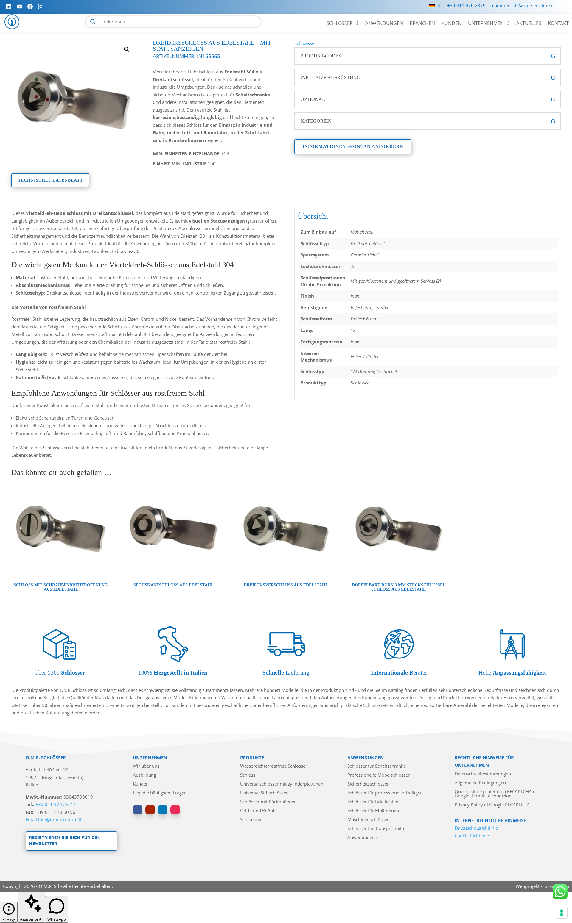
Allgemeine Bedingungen (480, 783)
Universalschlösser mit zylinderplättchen (281, 784)
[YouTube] (19, 6)
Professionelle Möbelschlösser (378, 775)
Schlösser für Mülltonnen (373, 811)
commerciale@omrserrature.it (523, 5)
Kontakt (558, 23)
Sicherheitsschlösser (368, 784)
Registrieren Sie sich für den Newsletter (65, 841)
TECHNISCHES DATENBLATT (50, 180)
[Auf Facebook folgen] (137, 809)
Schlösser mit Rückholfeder (268, 802)
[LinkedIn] (8, 6)
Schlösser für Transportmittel (377, 828)
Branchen (422, 23)
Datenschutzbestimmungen (483, 774)
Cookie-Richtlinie (472, 835)
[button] (126, 49)
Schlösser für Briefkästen (372, 802)
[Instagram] (41, 6)
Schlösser (340, 23)
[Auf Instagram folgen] (175, 809)
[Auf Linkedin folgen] (162, 809)
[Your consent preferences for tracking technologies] (561, 912)
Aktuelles (528, 23)
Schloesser (305, 43)
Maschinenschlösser (368, 819)
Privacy (8, 919)
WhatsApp (56, 919)
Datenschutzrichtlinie (476, 828)
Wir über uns (146, 766)
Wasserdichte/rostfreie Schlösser (273, 766)
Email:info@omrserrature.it (53, 819)
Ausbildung (144, 775)
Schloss (247, 775)
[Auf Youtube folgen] (150, 809)
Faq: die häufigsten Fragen (160, 793)
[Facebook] (30, 6)
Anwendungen (384, 23)
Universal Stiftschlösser (264, 793)
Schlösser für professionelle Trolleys (384, 793)
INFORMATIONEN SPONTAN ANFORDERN (352, 146)
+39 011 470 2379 (466, 5)
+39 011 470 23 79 (55, 804)
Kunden (451, 23)
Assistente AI (31, 919)
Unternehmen (486, 23)
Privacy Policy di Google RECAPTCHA (492, 805)
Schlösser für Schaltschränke (376, 766)
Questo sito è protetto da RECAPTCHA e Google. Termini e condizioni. (495, 794)
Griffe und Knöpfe (258, 811)
